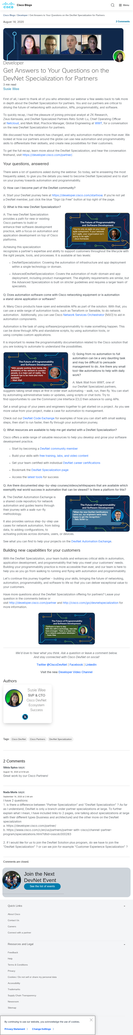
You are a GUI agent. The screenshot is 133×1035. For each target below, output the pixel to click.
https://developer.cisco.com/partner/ (31, 826)
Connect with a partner (19, 932)
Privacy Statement (15, 1029)
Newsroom (13, 1001)
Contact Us (13, 920)
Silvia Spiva (10, 767)
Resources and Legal (20, 944)
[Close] (91, 1019)
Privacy (11, 971)
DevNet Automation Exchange (91, 541)
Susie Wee (11, 89)
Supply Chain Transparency (22, 995)
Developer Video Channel (75, 672)
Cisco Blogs (24, 5)
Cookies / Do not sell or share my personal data (32, 977)
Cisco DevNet (19, 739)
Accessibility (14, 983)
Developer (22, 15)
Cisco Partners (37, 739)
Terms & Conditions (18, 964)
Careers (12, 926)
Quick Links (15, 905)
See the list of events (42, 886)
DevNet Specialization (60, 739)
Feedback (13, 952)
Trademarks (14, 989)
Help (10, 958)
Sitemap (12, 1007)
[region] (47, 1025)
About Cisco (14, 914)
